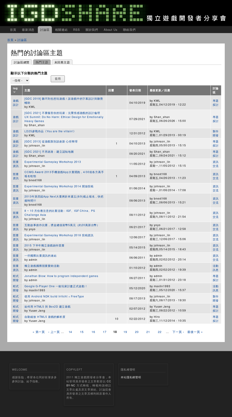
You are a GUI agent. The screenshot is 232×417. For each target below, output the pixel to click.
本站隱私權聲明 (131, 377)
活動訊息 (216, 268)
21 (148, 332)
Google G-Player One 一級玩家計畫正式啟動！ (55, 286)
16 (93, 332)
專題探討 (216, 102)
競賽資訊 (16, 164)
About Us (111, 29)
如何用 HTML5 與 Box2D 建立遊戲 (47, 306)
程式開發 (16, 278)
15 (82, 332)
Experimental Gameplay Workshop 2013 (52, 162)
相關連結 (61, 29)
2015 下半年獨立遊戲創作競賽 (44, 245)
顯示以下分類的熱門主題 (29, 73)
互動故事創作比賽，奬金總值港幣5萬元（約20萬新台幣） (62, 225)
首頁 (13, 29)
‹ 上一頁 (54, 332)
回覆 (111, 90)
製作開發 (216, 133)
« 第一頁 (39, 332)
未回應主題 (62, 62)
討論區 (45, 29)
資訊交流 (216, 164)
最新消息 (28, 29)
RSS (76, 29)
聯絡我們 (129, 29)
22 (160, 332)
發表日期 (135, 90)
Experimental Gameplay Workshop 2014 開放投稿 (59, 186)
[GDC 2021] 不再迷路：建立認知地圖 (49, 151)
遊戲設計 (16, 102)
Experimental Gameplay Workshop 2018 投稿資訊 (59, 235)
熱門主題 (40, 62)
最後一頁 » (195, 332)
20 (137, 332)
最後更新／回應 (160, 90)
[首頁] (116, 13)
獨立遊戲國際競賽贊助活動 (41, 266)
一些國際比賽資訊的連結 (40, 255)
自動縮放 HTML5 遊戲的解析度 (44, 316)
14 (70, 332)
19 (125, 332)
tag (15, 88)
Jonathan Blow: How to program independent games (61, 276)
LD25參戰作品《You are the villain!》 (50, 131)
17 (104, 332)
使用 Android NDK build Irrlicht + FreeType (54, 296)
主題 (27, 90)
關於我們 (92, 29)
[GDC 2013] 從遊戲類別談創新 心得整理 (50, 141)
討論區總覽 (21, 62)
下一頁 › (178, 332)
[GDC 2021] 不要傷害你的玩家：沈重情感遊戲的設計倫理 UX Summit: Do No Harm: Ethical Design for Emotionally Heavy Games (64, 117)
